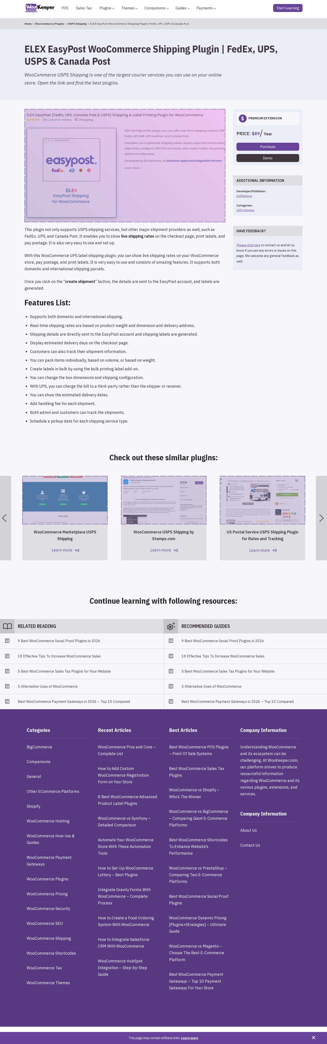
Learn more (189, 1038)
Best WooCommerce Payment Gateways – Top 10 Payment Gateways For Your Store (196, 981)
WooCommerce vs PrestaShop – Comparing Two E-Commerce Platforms (198, 875)
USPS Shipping (245, 210)
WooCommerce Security (48, 908)
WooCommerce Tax (44, 967)
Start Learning (288, 8)
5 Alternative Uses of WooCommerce (48, 686)
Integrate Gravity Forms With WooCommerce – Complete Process (124, 896)
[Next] (321, 518)
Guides (181, 8)
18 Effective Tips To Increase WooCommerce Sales (59, 656)
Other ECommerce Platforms (53, 791)
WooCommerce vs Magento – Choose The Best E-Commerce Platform (196, 953)
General (34, 776)
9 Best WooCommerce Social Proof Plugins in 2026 (59, 641)
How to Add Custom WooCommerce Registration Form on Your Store (123, 775)
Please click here (248, 245)
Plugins (105, 8)
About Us (248, 830)
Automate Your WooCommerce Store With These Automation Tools (125, 846)
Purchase (267, 146)
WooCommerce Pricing (47, 893)
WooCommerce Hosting (48, 821)
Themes (127, 8)
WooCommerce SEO (45, 923)
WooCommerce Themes (48, 982)
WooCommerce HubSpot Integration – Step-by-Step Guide (122, 967)
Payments (204, 8)
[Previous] (5, 518)
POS (65, 8)
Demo (267, 158)
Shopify (33, 806)
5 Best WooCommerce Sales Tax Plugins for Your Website (64, 671)
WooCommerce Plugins (48, 879)
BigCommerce (39, 746)
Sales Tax (84, 8)
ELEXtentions (244, 196)
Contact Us (250, 845)
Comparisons (155, 8)
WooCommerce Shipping (49, 938)
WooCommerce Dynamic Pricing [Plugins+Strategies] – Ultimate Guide (197, 924)
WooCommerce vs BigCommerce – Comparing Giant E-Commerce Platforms (198, 818)
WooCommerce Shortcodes (51, 953)
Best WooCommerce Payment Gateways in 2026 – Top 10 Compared (74, 701)
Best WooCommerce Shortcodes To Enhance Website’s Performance (198, 846)
